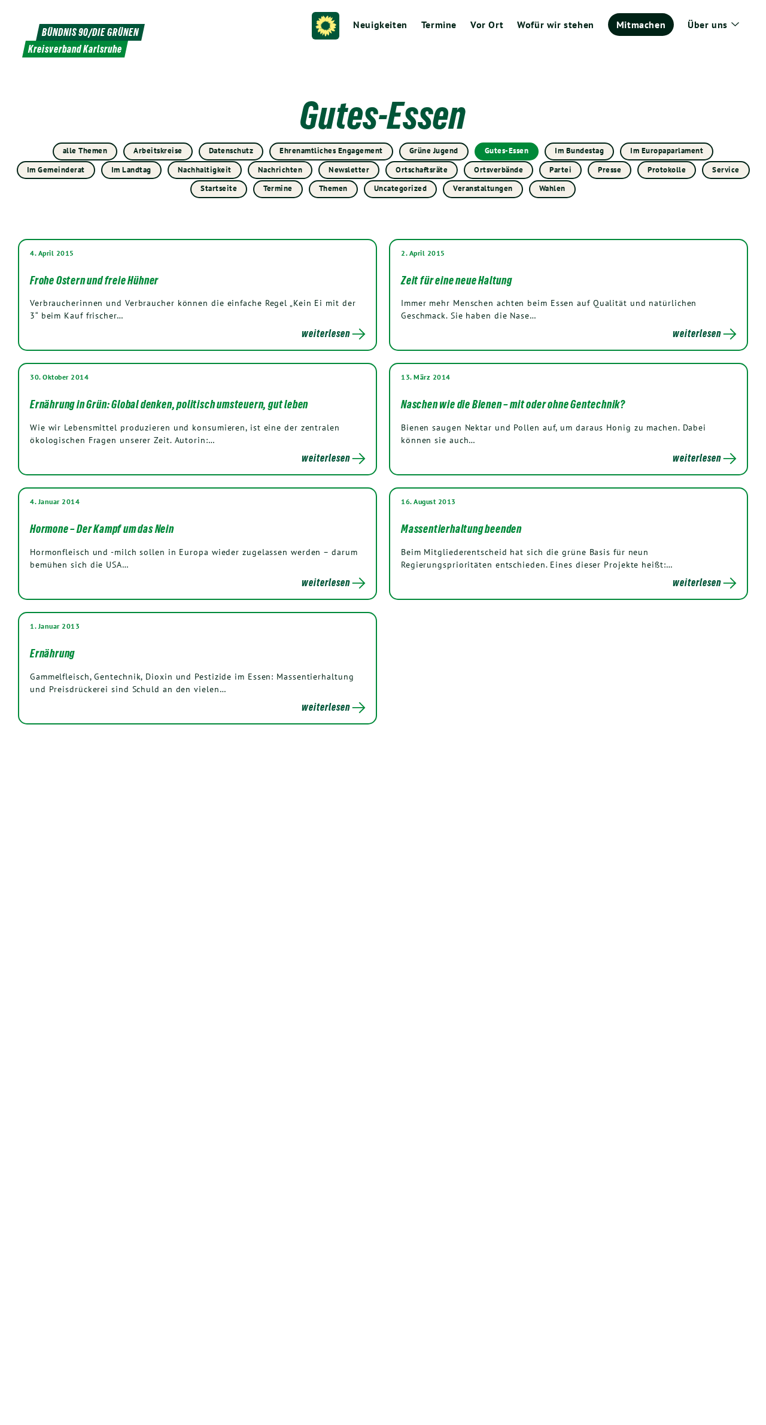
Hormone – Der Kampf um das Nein (102, 528)
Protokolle (667, 170)
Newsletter (349, 170)
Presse (609, 170)
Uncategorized (400, 188)
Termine (278, 188)
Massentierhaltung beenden (461, 528)
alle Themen (85, 150)
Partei (560, 170)
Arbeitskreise (158, 150)
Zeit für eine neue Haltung (456, 280)
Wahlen (552, 188)
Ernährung (52, 653)
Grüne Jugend (433, 150)
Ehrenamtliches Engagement (331, 150)
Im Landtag (131, 170)
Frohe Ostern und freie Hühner (94, 280)
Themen (333, 188)
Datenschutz (231, 150)
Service (726, 170)
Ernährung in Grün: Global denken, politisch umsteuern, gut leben (169, 404)
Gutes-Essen (507, 150)
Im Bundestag (579, 150)
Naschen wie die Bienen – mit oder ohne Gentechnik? (513, 404)
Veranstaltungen (483, 188)
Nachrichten (280, 170)
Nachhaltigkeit (205, 170)
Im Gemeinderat (56, 170)
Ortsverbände (498, 170)
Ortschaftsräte (422, 170)
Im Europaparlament (666, 150)
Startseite (218, 188)
